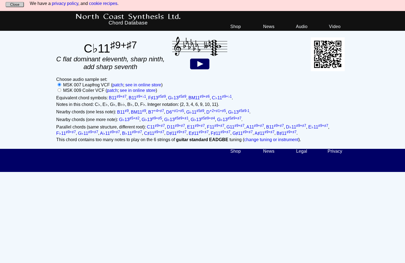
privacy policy (65, 3)
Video (335, 26)
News (268, 26)
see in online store (143, 85)
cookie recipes (103, 3)
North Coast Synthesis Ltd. (128, 16)
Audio (301, 26)
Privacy (335, 151)
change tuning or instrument (271, 139)
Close (14, 4)
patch (117, 85)
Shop (235, 26)
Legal (301, 151)
